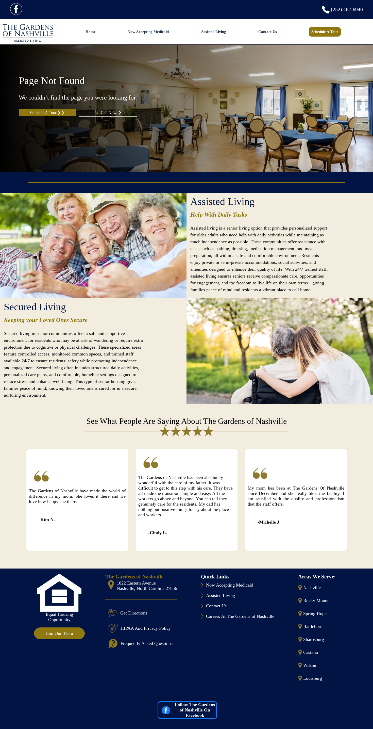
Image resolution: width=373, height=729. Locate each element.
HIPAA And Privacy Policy (146, 628)
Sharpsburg (313, 639)
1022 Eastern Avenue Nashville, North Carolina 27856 (147, 585)
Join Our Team (59, 633)
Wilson (309, 665)
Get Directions (133, 612)
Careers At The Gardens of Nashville (240, 616)
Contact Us (267, 32)
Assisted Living (213, 32)
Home (91, 32)
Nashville (312, 587)
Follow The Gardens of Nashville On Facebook (195, 710)
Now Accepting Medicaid (148, 32)
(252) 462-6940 (347, 9)
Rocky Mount (316, 600)
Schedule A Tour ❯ (45, 112)
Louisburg (312, 678)
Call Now (109, 112)
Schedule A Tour (324, 32)
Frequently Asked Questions (147, 643)
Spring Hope (315, 613)
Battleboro (313, 626)
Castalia (310, 652)
